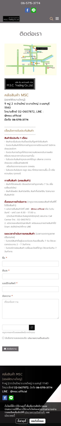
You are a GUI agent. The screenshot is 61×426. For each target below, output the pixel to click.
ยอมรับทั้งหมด (37, 421)
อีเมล (5, 270)
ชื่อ (4, 258)
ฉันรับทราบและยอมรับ (26, 338)
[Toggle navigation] (57, 19)
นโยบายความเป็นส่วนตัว (38, 338)
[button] (50, 18)
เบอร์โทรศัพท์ (9, 283)
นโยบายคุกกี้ (10, 415)
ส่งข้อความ (11, 348)
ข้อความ (7, 296)
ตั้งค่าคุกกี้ (22, 421)
